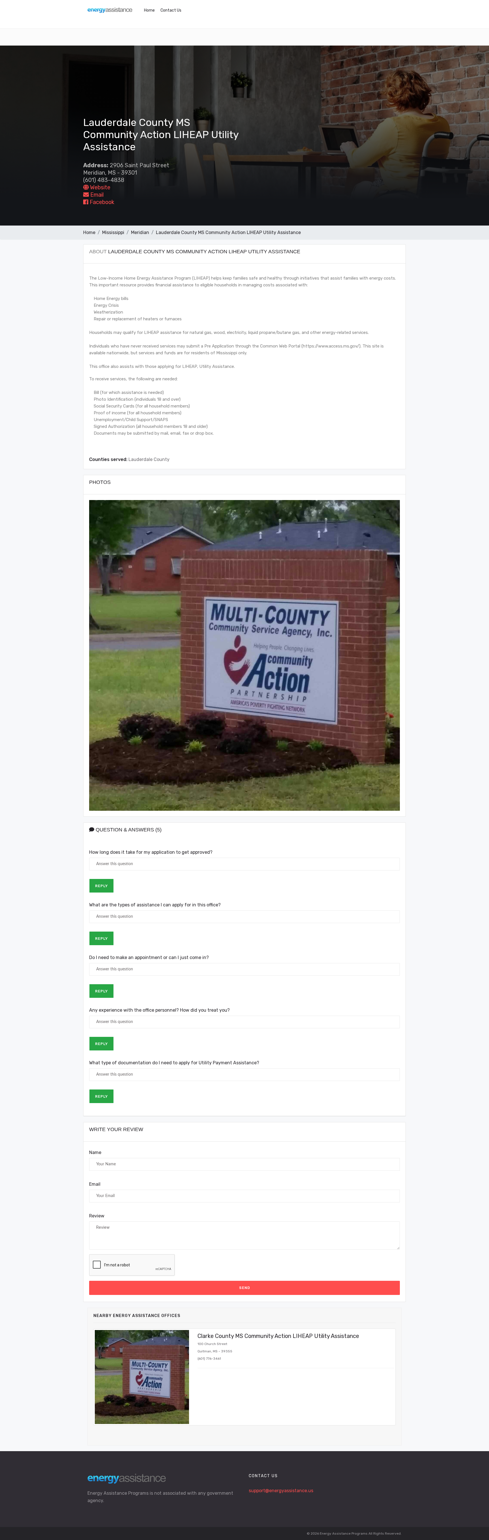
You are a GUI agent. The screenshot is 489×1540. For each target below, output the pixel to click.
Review (96, 1216)
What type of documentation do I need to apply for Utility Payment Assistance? (174, 1062)
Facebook (101, 202)
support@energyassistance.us (281, 1490)
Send (244, 1288)
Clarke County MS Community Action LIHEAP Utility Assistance (278, 1336)
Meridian (140, 232)
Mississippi (113, 232)
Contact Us (170, 10)
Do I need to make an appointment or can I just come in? (149, 957)
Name (95, 1152)
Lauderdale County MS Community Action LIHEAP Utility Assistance (228, 232)
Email (96, 194)
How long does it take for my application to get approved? (151, 852)
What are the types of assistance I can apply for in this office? (155, 905)
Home (149, 10)
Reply (101, 886)
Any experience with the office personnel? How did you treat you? (159, 1010)
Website (99, 187)
